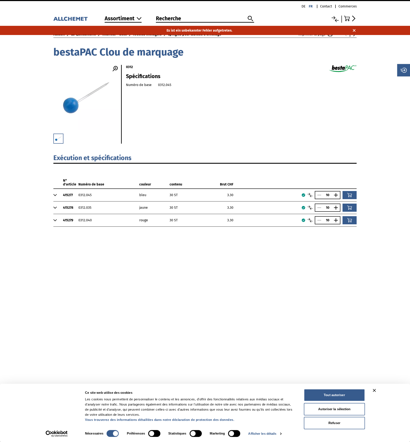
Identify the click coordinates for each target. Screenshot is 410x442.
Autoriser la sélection (334, 409)
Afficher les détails (262, 433)
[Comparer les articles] (310, 195)
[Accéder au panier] (350, 18)
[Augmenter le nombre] (337, 195)
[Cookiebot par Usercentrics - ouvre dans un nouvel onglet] (56, 433)
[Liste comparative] (335, 19)
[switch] (154, 433)
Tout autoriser (334, 395)
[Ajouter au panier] (350, 195)
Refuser (334, 423)
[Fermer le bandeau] (374, 390)
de (304, 6)
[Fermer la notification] (354, 30)
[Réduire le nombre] (318, 195)
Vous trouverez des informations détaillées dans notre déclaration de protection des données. (159, 420)
